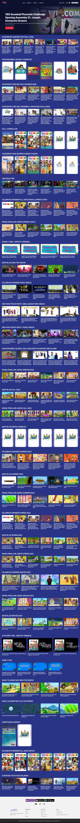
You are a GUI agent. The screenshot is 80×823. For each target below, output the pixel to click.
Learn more (9, 26)
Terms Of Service (59, 812)
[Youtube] (36, 804)
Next (79, 20)
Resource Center (44, 814)
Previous (1, 20)
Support (26, 812)
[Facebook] (44, 804)
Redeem (27, 816)
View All (75, 36)
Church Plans (43, 811)
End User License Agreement (62, 814)
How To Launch (44, 816)
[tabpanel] (40, 20)
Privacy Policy (58, 811)
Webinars (42, 812)
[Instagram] (40, 804)
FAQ (26, 814)
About (26, 811)
